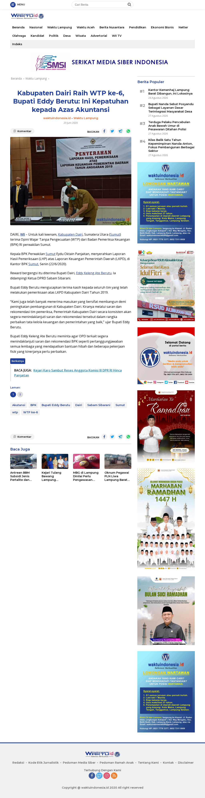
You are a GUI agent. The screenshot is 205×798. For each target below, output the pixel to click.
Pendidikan (137, 27)
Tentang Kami (148, 762)
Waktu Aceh (86, 27)
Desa (67, 36)
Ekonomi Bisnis (162, 27)
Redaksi (18, 762)
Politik (53, 36)
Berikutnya (18, 361)
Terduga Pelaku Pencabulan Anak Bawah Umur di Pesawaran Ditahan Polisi (169, 125)
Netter (183, 27)
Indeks (17, 44)
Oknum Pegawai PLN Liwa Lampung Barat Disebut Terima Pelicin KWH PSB (117, 476)
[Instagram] (107, 775)
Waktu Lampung (59, 27)
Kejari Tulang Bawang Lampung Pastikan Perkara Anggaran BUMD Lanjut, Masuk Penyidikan (54, 476)
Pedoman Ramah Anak (117, 762)
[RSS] (114, 775)
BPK (33, 405)
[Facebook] (92, 775)
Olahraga (19, 36)
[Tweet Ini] (112, 131)
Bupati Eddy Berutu (56, 405)
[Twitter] (99, 775)
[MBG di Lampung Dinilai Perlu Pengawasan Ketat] (86, 461)
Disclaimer (186, 762)
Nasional (35, 27)
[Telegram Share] (120, 131)
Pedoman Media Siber (79, 762)
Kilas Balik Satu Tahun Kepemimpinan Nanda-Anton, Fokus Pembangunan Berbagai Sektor (171, 145)
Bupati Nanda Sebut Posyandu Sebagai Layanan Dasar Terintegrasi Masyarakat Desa (171, 107)
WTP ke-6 (30, 412)
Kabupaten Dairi (70, 234)
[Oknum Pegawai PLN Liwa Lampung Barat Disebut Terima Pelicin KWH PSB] (118, 461)
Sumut (115, 234)
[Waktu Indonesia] (27, 16)
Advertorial (99, 36)
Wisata (80, 36)
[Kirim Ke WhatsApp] (128, 131)
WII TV (117, 36)
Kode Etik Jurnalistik (43, 762)
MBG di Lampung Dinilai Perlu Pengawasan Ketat (85, 476)
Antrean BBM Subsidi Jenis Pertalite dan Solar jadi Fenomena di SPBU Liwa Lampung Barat (21, 476)
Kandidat (37, 36)
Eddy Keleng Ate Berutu (94, 273)
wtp (15, 412)
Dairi (78, 405)
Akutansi (18, 405)
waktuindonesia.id (57, 118)
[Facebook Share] (104, 131)
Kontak (168, 762)
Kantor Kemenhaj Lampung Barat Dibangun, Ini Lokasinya (170, 91)
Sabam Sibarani (98, 405)
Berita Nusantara (111, 27)
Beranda (18, 27)
